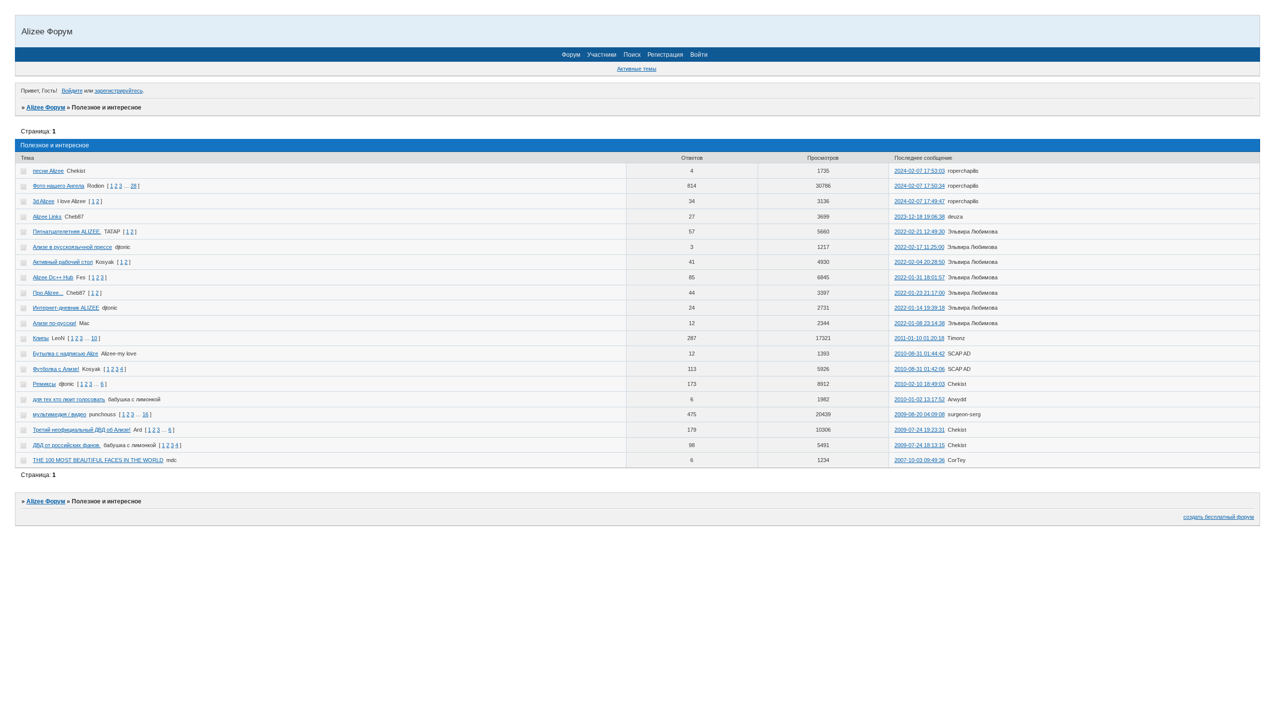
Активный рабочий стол (63, 262)
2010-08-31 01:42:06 (919, 369)
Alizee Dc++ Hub (53, 277)
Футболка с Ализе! (56, 369)
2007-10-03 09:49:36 (919, 460)
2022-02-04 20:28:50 (919, 262)
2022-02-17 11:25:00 (919, 247)
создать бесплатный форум (1218, 517)
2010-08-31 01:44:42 (919, 354)
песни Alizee (48, 171)
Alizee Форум (45, 107)
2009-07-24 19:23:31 (919, 430)
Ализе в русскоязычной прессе (72, 247)
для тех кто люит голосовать (69, 399)
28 (133, 186)
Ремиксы (44, 384)
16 (145, 414)
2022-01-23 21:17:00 (919, 293)
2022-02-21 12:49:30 (919, 232)
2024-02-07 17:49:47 (919, 201)
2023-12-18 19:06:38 (919, 217)
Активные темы (636, 69)
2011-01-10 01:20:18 (919, 338)
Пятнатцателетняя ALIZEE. (67, 232)
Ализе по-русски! (54, 323)
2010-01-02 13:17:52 (919, 399)
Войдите (72, 91)
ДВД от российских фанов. (67, 445)
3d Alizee (43, 201)
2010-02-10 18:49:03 (919, 384)
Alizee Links (47, 217)
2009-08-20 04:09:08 (919, 414)
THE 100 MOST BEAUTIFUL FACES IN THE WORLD (98, 460)
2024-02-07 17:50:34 (919, 186)
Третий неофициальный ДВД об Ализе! (81, 430)
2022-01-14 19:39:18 (919, 308)
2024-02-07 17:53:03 (919, 171)
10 (94, 338)
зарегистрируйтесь (119, 91)
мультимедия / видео (59, 414)
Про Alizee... (48, 293)
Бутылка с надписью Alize (65, 354)
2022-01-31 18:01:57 (919, 277)
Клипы (41, 338)
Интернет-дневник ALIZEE (66, 308)
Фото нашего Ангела (58, 186)
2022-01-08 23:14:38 (919, 323)
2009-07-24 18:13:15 (919, 445)
